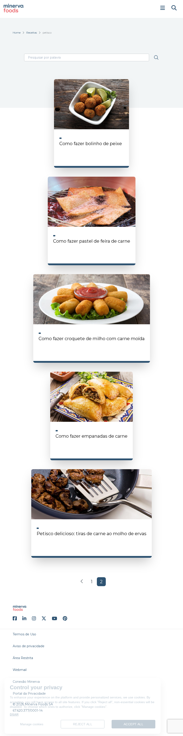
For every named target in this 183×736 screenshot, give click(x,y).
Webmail (20, 670)
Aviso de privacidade (28, 646)
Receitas (31, 32)
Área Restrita (23, 658)
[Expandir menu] (162, 8)
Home (17, 32)
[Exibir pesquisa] (174, 8)
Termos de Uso (24, 634)
